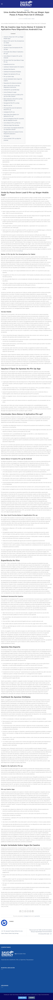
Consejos (26, 10)
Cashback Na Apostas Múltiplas (12, 71)
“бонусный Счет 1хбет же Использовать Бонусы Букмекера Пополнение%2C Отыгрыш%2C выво (40, 931)
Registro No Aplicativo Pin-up (12, 74)
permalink (37, 916)
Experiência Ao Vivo (9, 64)
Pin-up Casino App (9, 76)
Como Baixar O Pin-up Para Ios (12, 123)
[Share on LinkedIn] (33, 911)
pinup (21, 250)
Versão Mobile (7, 45)
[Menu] (2, 4)
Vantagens (7, 136)
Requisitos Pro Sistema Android (12, 83)
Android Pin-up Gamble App (11, 89)
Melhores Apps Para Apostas (11, 125)
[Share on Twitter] (25, 911)
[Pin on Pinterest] (30, 911)
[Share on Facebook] (23, 911)
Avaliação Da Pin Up (9, 112)
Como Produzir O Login (10, 92)
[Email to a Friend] (28, 911)
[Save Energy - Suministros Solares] (26, 4)
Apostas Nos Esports (9, 69)
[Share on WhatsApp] (20, 911)
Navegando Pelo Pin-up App (11, 103)
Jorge (33, 18)
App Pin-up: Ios (8, 105)
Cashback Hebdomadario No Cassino (14, 67)
